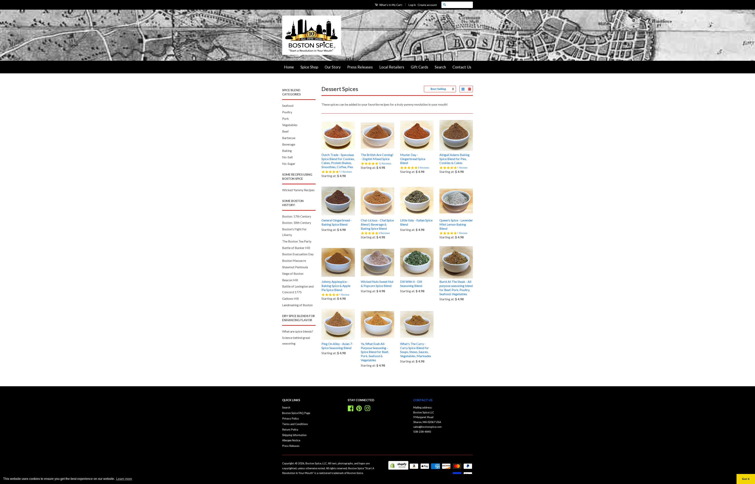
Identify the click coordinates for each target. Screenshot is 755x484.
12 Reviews (384, 163)
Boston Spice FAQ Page (296, 413)
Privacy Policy (290, 418)
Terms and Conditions (295, 424)
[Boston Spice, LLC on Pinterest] (359, 407)
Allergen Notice (291, 440)
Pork (285, 118)
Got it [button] (745, 478)
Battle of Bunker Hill (296, 248)
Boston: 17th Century (296, 216)
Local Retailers (391, 67)
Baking (287, 150)
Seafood (287, 105)
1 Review (462, 167)
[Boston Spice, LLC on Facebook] (351, 407)
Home (289, 67)
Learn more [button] (124, 478)
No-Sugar (288, 163)
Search (440, 67)
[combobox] (460, 5)
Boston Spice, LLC (316, 463)
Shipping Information (294, 435)
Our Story (333, 67)
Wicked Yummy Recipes (298, 190)
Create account (427, 4)
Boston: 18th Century (296, 222)
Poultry (287, 112)
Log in (412, 4)
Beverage (288, 144)
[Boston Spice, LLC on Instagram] (367, 407)
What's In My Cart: (390, 4)
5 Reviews (423, 167)
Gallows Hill (290, 298)
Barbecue (288, 138)
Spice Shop (309, 67)
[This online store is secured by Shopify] (398, 468)
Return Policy (290, 429)
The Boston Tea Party (296, 241)
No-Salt (287, 157)
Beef (285, 131)
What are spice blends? (297, 331)
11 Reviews (345, 171)
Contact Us (461, 67)
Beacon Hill (290, 280)
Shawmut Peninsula (295, 267)
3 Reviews (384, 233)
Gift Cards (419, 67)
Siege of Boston (292, 273)
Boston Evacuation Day (298, 254)
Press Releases (360, 67)
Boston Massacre (294, 260)
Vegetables (289, 125)
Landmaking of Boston (297, 305)
